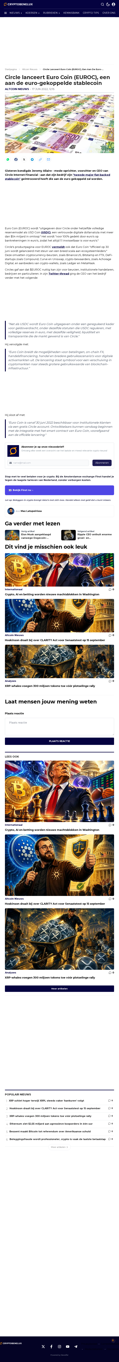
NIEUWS (15, 12)
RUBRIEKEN (50, 12)
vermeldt (58, 247)
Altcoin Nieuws (17, 89)
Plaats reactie (59, 741)
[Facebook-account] (51, 1346)
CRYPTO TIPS (91, 12)
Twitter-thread (58, 273)
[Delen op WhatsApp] (8, 159)
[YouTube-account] (67, 1346)
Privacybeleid (89, 1344)
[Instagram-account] (59, 1346)
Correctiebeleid (110, 1344)
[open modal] (113, 4)
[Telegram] (32, 159)
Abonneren (102, 462)
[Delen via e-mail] (48, 159)
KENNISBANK (71, 12)
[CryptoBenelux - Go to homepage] (11, 1343)
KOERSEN (31, 12)
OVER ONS (108, 12)
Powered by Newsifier (59, 1355)
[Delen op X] (24, 159)
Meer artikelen (59, 988)
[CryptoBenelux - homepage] (18, 4)
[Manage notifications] (113, 1340)
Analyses (10, 681)
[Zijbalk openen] (5, 13)
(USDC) (46, 232)
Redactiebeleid (93, 1349)
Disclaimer (113, 1349)
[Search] (102, 4)
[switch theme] (108, 4)
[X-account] (43, 1346)
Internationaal (13, 589)
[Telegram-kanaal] (75, 1346)
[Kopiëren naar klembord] (40, 159)
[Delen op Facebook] (16, 159)
